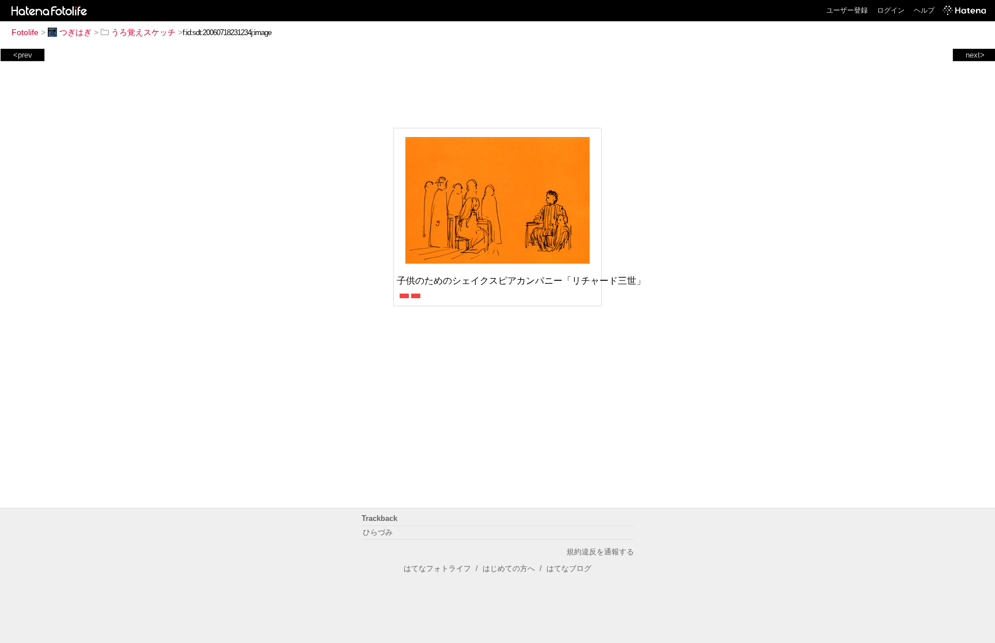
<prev (22, 55)
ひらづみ (378, 532)
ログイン (891, 10)
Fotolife (25, 32)
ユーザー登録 (847, 10)
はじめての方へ (509, 568)
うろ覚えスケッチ (143, 32)
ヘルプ (924, 10)
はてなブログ (568, 568)
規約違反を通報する (600, 551)
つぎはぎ (75, 32)
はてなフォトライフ (437, 568)
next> (975, 55)
